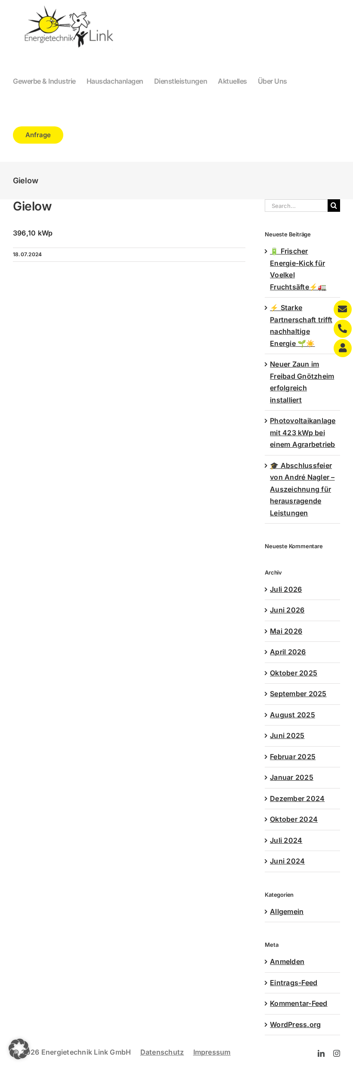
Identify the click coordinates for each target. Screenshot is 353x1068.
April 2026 (288, 651)
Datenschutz (162, 1052)
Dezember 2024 (297, 798)
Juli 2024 (286, 840)
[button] (19, 1049)
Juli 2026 (286, 589)
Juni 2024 (287, 861)
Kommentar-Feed (298, 1003)
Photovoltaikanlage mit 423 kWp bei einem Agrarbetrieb (302, 432)
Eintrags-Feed (293, 982)
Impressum (212, 1052)
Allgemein (286, 911)
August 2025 (292, 714)
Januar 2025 (291, 777)
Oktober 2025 (293, 673)
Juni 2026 (287, 610)
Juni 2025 (287, 735)
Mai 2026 (286, 631)
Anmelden (287, 961)
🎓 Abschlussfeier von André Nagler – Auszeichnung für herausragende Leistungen (302, 489)
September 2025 (298, 693)
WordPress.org (295, 1024)
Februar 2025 (293, 756)
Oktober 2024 (294, 819)
